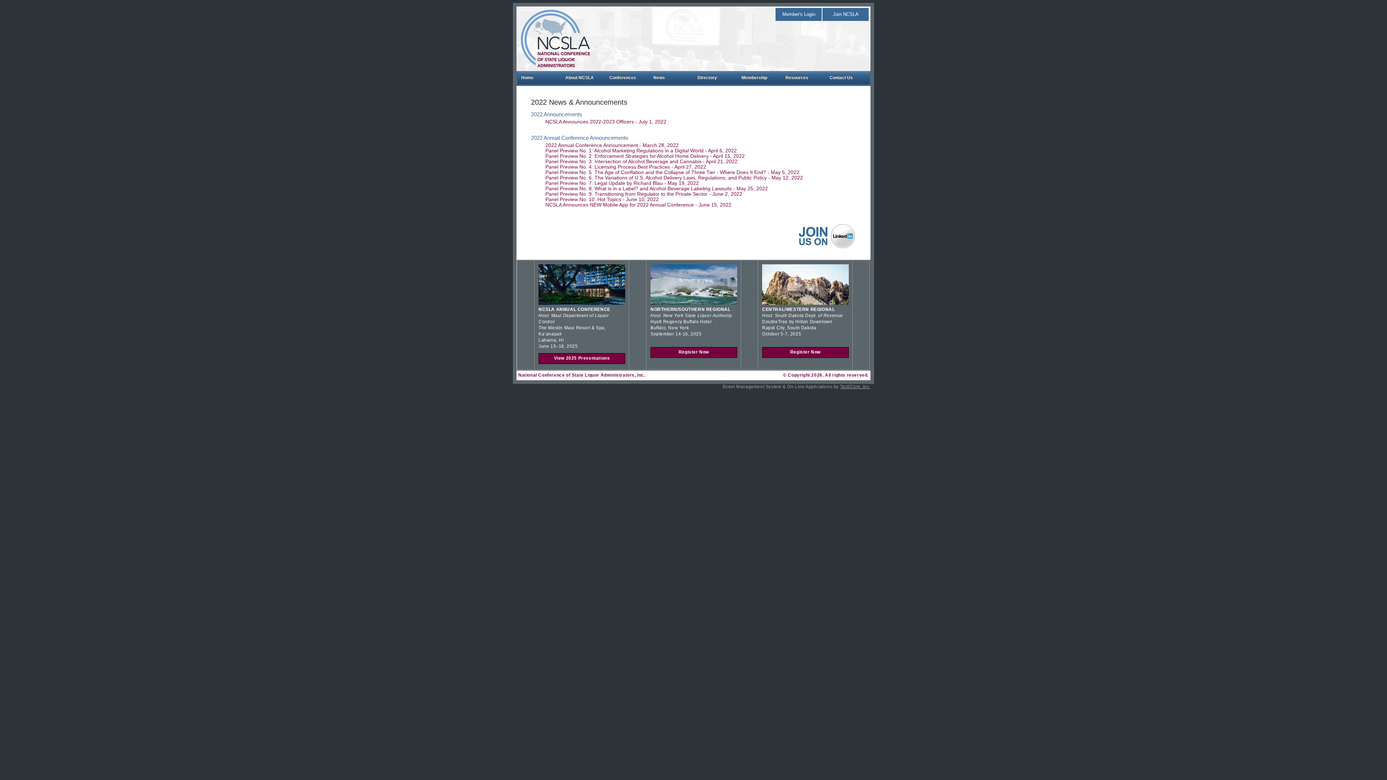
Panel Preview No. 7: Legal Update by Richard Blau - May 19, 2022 (622, 183)
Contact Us (841, 77)
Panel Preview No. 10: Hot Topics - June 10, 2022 (602, 199)
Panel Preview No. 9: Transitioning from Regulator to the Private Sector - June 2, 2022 (643, 194)
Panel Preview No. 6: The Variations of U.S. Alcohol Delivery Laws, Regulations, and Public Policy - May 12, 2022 (674, 178)
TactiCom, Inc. (855, 386)
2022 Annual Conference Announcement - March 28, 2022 (612, 145)
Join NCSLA (846, 14)
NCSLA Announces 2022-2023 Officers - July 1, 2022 (605, 122)
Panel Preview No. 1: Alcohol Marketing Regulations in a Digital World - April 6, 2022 (641, 150)
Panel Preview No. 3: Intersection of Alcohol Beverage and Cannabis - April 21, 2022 (641, 161)
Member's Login (798, 14)
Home (527, 77)
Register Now (694, 352)
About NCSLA (579, 77)
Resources (797, 77)
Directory (707, 77)
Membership (754, 77)
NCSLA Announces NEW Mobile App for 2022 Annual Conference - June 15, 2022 (638, 205)
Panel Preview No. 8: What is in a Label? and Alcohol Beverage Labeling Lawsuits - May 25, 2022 (656, 188)
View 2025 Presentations (582, 358)
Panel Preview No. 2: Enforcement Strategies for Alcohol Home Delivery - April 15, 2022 (645, 156)
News (659, 77)
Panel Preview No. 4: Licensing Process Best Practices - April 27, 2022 (625, 167)
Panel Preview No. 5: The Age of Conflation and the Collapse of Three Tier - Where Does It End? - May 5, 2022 (672, 172)
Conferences (622, 77)
